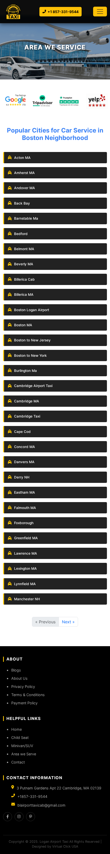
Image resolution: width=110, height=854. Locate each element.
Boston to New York (30, 355)
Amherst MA (24, 173)
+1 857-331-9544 (63, 11)
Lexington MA (25, 568)
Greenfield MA (26, 538)
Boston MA (23, 325)
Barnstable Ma (26, 218)
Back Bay (22, 203)
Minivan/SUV (22, 746)
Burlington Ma (25, 371)
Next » (68, 621)
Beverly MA (23, 264)
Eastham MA (24, 492)
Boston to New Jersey (32, 340)
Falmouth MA (25, 508)
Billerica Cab (24, 279)
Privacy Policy (23, 686)
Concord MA (24, 447)
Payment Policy (24, 703)
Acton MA (22, 158)
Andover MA (24, 188)
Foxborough (24, 523)
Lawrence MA (25, 553)
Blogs (16, 670)
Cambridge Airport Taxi (33, 386)
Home (16, 729)
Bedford (21, 234)
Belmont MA (24, 249)
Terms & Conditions (28, 695)
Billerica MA (24, 294)
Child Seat (20, 737)
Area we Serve (23, 754)
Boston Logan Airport (31, 310)
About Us (19, 678)
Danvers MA (24, 462)
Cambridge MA (26, 401)
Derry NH (21, 477)
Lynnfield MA (25, 584)
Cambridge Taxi (27, 416)
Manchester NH (27, 599)
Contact (18, 762)
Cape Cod (22, 432)
